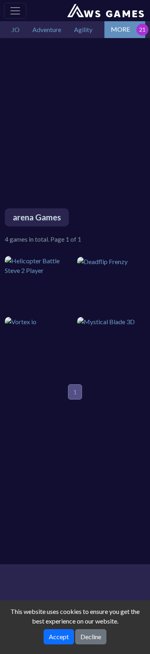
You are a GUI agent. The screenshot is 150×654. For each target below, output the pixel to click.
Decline (90, 636)
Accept (59, 636)
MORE (120, 29)
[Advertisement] (75, 113)
